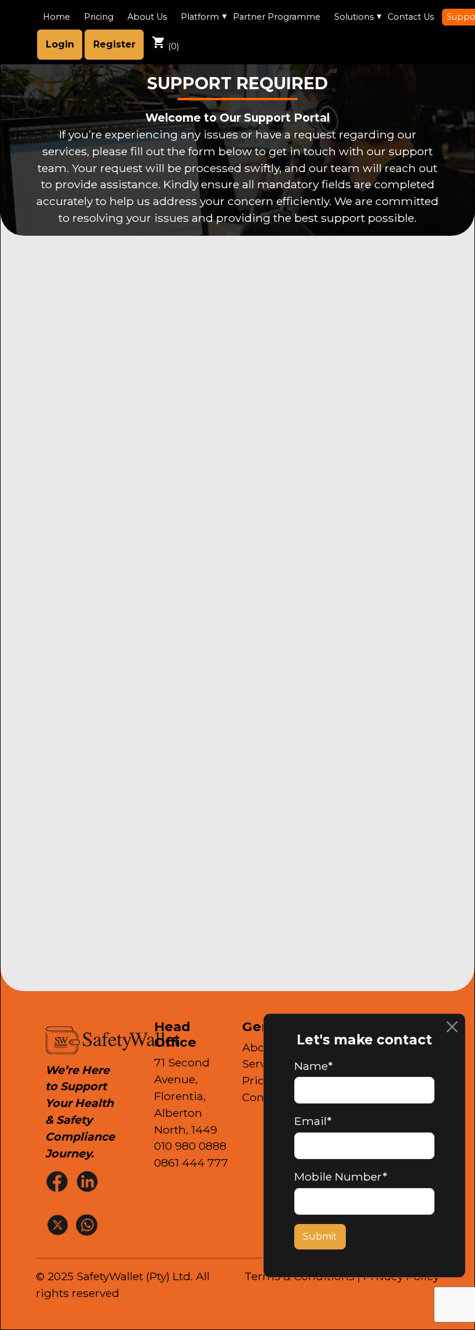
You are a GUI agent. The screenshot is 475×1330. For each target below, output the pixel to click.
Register (114, 44)
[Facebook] (58, 1180)
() (165, 43)
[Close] (452, 1026)
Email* (312, 1121)
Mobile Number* (340, 1176)
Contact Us (411, 17)
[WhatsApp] (88, 1224)
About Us (147, 17)
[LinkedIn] (88, 1180)
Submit (320, 1236)
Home (56, 17)
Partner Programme (276, 17)
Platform (200, 17)
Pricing (99, 17)
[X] (58, 1224)
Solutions (354, 17)
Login (60, 44)
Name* (313, 1066)
